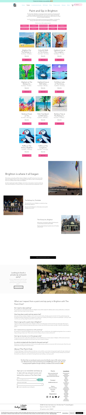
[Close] (84, 413)
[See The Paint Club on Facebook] (50, 397)
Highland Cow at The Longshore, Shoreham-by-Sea (59, 51)
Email (18, 377)
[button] (73, 5)
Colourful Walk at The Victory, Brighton (43, 51)
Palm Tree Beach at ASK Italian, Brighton (43, 115)
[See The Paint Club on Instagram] (47, 397)
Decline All (72, 413)
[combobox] (30, 384)
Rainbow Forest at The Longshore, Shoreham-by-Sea (27, 115)
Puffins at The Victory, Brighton (26, 147)
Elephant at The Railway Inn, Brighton (26, 83)
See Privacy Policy (53, 413)
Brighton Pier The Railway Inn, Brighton (26, 51)
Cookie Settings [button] (65, 413)
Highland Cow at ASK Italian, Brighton (43, 83)
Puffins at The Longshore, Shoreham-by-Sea (43, 147)
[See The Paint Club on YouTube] (56, 397)
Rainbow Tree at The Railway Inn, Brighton (59, 115)
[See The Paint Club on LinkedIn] (53, 397)
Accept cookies (79, 413)
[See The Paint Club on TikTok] (59, 397)
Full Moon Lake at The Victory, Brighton (59, 83)
